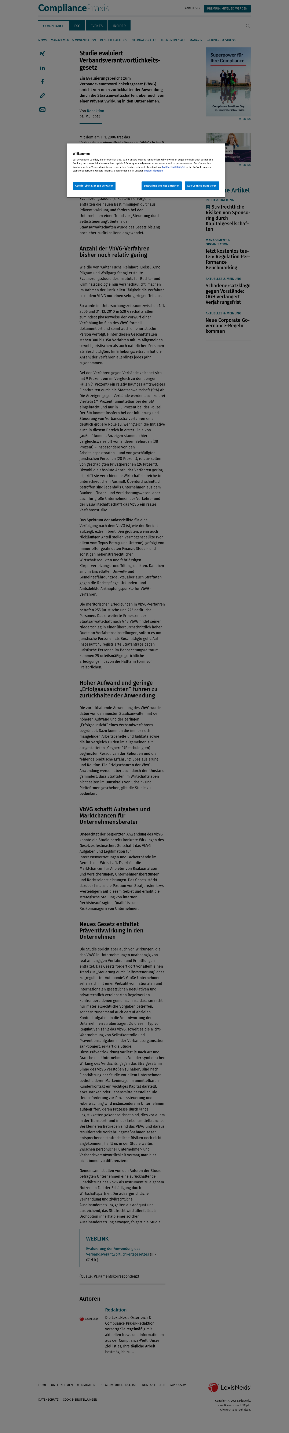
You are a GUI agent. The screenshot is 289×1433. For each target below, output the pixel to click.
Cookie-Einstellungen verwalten (94, 185)
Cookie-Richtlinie (153, 170)
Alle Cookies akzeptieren (202, 185)
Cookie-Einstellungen (173, 167)
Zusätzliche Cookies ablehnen (161, 185)
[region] (146, 170)
